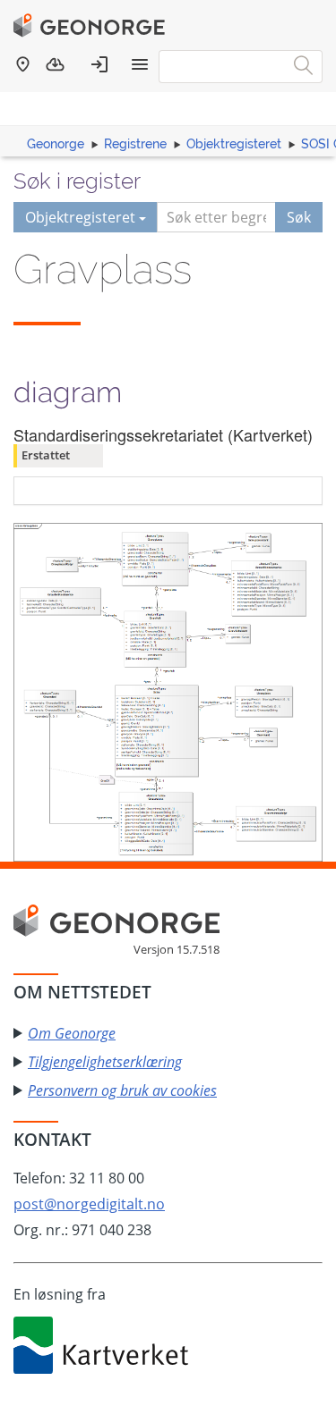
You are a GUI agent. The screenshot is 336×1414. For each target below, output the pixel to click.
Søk (299, 217)
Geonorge (55, 144)
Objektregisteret (233, 144)
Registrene (135, 144)
